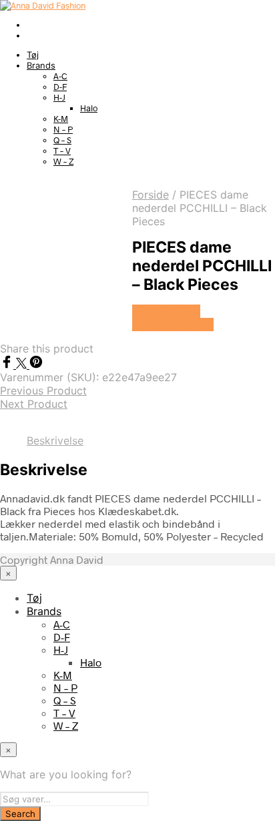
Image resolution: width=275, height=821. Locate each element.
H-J (59, 97)
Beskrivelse (55, 440)
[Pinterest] (36, 364)
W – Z (63, 161)
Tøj (33, 54)
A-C (60, 76)
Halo (88, 108)
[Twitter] (22, 364)
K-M (60, 118)
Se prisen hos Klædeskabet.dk (173, 318)
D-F (60, 86)
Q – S (62, 140)
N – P (63, 129)
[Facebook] (8, 364)
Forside (150, 194)
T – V (62, 150)
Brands (41, 65)
